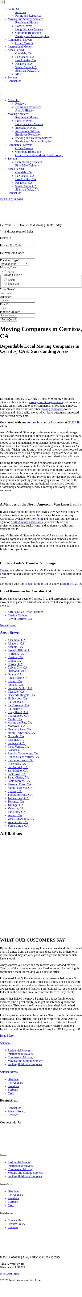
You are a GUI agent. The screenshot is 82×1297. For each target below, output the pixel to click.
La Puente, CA (17, 708)
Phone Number (10, 311)
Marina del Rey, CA (20, 722)
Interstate (13, 283)
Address (5, 296)
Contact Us (14, 80)
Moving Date (9, 267)
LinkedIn (5, 238)
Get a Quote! (8, 625)
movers (15, 456)
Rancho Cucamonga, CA (23, 753)
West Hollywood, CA (21, 818)
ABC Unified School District (25, 612)
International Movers (20, 46)
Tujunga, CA (15, 805)
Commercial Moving (20, 1057)
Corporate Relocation (28, 32)
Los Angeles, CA (25, 60)
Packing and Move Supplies (32, 36)
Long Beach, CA (18, 712)
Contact (4, 570)
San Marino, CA (18, 770)
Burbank (13, 1089)
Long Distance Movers (29, 29)
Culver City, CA (17, 667)
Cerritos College (17, 615)
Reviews (20, 12)
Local (11, 279)
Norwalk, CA (16, 736)
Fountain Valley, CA (20, 688)
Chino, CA (14, 660)
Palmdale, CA (16, 743)
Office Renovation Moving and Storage (39, 155)
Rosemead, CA (17, 763)
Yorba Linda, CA (18, 825)
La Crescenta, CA (18, 705)
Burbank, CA (16, 653)
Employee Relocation (28, 134)
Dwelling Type (10, 260)
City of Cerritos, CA (20, 618)
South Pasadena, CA (20, 787)
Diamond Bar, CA (19, 671)
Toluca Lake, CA (18, 798)
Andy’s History (24, 110)
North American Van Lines (26, 522)
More (18, 74)
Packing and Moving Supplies (33, 141)
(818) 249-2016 (71, 583)
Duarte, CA (15, 674)
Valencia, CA (16, 808)
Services (5, 1043)
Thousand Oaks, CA (20, 794)
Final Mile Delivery (27, 165)
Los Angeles (15, 1082)
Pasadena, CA (23, 63)
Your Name (7, 289)
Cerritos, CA (15, 657)
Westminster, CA (18, 822)
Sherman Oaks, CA (27, 70)
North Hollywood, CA (21, 732)
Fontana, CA (15, 684)
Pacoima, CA (16, 739)
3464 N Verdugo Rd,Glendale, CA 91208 (12, 1265)
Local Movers (23, 25)
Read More (7, 1035)
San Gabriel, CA (18, 767)
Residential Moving (19, 1050)
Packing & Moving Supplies (25, 1064)
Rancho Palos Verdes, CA (23, 756)
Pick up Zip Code (11, 245)
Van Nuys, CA (17, 811)
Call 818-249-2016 (11, 199)
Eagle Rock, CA (18, 677)
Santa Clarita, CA (26, 67)
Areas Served (16, 50)
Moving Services (18, 113)
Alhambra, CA (17, 640)
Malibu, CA (15, 719)
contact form (35, 422)
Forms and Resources (28, 15)
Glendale (13, 1079)
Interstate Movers (25, 127)
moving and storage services (46, 402)
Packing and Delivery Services (33, 138)
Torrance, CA (16, 801)
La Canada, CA (24, 56)
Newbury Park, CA (19, 729)
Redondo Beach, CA (20, 760)
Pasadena (13, 1086)
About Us (13, 8)
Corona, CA (15, 664)
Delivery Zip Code (12, 252)
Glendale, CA (23, 53)
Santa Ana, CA (17, 774)
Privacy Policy (16, 1111)
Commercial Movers (20, 39)
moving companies (52, 409)
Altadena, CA (16, 643)
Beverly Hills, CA (19, 650)
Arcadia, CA (15, 646)
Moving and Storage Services (25, 19)
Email (4, 304)
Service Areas (9, 1071)
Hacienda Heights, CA (21, 695)
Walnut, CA (15, 815)
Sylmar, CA (15, 791)
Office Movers (24, 43)
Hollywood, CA (17, 698)
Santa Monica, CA (19, 781)
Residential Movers (27, 22)
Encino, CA (15, 681)
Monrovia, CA (16, 726)
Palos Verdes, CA (18, 746)
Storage (12, 77)
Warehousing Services (28, 162)
